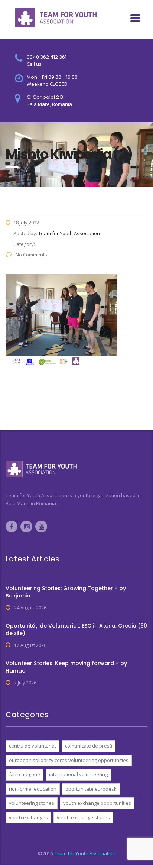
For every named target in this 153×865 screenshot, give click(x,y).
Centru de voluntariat (32, 745)
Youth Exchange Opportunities (97, 803)
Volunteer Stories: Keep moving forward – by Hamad (66, 667)
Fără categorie (24, 774)
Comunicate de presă (88, 745)
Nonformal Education (32, 788)
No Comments (30, 254)
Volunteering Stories (31, 803)
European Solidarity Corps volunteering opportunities (68, 760)
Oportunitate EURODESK (91, 788)
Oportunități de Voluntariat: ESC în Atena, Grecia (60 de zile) (76, 629)
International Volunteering (78, 774)
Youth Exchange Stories (83, 817)
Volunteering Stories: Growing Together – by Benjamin (66, 591)
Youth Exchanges (28, 817)
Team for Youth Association (84, 853)
